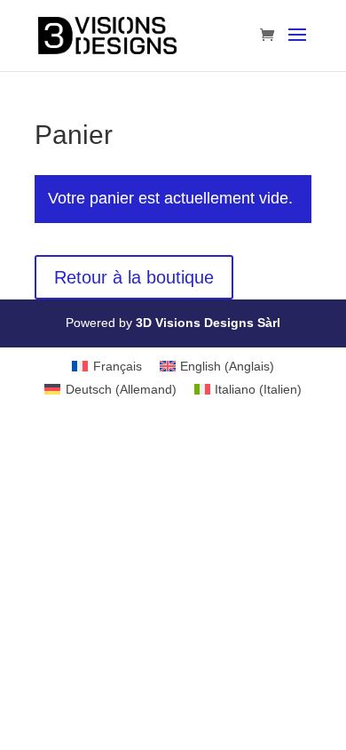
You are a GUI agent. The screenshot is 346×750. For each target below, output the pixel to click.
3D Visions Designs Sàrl (208, 322)
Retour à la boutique (134, 277)
